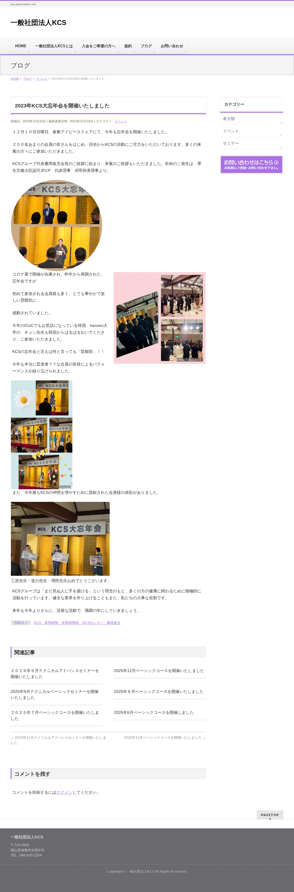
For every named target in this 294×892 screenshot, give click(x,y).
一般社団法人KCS (38, 22)
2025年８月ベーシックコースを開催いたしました (159, 691)
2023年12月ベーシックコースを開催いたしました (165, 738)
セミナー (231, 143)
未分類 (229, 118)
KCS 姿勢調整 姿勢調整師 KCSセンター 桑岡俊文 (77, 623)
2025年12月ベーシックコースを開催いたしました (159, 670)
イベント (120, 121)
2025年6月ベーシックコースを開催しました (154, 712)
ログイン (64, 792)
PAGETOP (270, 815)
